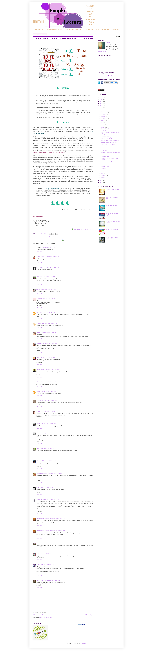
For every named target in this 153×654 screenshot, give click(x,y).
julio (102, 122)
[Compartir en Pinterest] (57, 234)
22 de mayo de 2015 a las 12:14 (50, 289)
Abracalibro (39, 298)
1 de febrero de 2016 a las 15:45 (57, 518)
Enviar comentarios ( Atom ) (46, 617)
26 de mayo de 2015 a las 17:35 (48, 487)
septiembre (104, 118)
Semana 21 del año (105, 147)
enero (102, 177)
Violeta (38, 332)
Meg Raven (39, 499)
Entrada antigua (89, 614)
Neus (37, 357)
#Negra (53, 236)
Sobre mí (88, 29)
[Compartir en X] (53, 234)
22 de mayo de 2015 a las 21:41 (52, 369)
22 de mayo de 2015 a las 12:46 (47, 312)
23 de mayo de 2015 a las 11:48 (50, 411)
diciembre (103, 112)
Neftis (37, 448)
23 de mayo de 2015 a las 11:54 (48, 423)
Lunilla (108, 42)
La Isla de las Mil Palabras (42, 518)
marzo (102, 173)
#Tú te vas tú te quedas (73, 236)
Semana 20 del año (105, 156)
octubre (103, 116)
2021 (101, 97)
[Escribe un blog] (52, 234)
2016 (101, 108)
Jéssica (38, 391)
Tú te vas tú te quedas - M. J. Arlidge (110, 140)
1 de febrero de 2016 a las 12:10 (50, 499)
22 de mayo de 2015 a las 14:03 (49, 323)
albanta (38, 382)
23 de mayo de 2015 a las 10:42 (48, 391)
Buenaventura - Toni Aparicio (108, 161)
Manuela (38, 343)
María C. (38, 564)
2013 (101, 182)
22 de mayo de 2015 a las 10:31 (51, 267)
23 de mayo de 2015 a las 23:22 (48, 448)
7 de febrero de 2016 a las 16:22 (52, 580)
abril (102, 171)
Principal (38, 29)
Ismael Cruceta (40, 369)
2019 (101, 101)
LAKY (37, 276)
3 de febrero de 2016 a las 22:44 (49, 564)
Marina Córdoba (40, 256)
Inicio (64, 614)
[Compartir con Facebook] (55, 234)
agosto (103, 120)
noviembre (104, 114)
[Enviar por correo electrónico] (50, 234)
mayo (102, 127)
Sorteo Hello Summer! (111, 205)
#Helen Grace (41, 236)
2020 (101, 99)
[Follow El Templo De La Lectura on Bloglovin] (111, 83)
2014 (101, 180)
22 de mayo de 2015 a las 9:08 (48, 247)
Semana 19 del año (105, 166)
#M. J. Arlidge (48, 236)
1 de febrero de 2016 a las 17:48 (46, 543)
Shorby (38, 487)
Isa (37, 543)
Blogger (84, 643)
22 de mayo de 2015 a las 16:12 (49, 343)
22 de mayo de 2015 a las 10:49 (47, 276)
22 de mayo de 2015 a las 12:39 (50, 298)
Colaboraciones (73, 29)
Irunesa (38, 423)
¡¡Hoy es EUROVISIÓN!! (106, 138)
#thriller (65, 236)
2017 (101, 105)
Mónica (38, 433)
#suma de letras (59, 236)
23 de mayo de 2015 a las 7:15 (48, 382)
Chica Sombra (39, 267)
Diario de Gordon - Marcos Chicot (109, 142)
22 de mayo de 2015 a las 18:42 (47, 357)
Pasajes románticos (41, 473)
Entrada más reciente (38, 614)
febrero (103, 175)
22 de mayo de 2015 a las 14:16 (48, 332)
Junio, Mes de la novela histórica (108, 144)
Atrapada (38, 461)
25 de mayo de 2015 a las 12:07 (49, 461)
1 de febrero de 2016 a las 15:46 (57, 530)
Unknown (38, 323)
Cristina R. (39, 411)
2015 (101, 110)
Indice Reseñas (54, 29)
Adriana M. (39, 289)
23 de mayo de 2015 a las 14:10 (49, 433)
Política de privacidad (107, 29)
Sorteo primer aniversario (112, 229)
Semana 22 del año (105, 136)
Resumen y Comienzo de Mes (108, 164)
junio (102, 125)
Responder (39, 251)
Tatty (37, 312)
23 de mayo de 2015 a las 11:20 (49, 400)
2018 (101, 103)
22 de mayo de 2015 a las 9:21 (52, 256)
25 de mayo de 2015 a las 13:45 (54, 473)
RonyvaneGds (39, 580)
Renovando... (104, 168)
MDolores (38, 400)
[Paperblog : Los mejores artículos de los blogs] (82, 625)
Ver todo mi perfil (102, 51)
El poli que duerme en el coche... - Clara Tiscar (112, 238)
